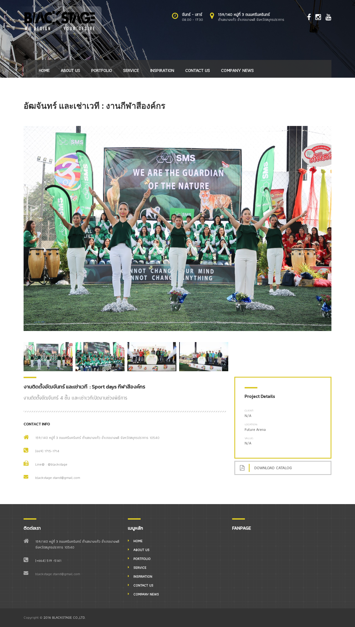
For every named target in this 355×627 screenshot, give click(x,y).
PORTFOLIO (101, 70)
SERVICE (131, 70)
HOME (44, 70)
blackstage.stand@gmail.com (57, 478)
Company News (237, 70)
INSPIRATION (162, 70)
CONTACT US (197, 70)
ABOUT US (70, 70)
